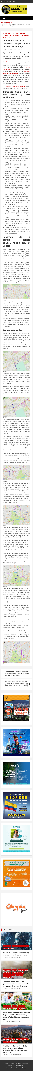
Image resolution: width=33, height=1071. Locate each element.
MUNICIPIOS (6, 977)
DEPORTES (25, 35)
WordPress (22, 1068)
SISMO (26, 1039)
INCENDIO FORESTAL (9, 975)
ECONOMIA (21, 1006)
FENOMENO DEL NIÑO (18, 972)
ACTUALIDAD (7, 33)
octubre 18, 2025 (7, 50)
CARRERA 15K (7, 35)
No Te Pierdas (8, 930)
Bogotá (9, 62)
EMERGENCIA (7, 972)
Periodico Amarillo (21, 1063)
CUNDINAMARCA (23, 970)
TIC (4, 948)
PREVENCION (15, 946)
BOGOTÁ (22, 33)
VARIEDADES (10, 948)
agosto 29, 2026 (7, 957)
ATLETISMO (15, 33)
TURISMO (5, 1041)
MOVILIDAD (6, 37)
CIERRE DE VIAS (16, 35)
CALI (13, 1039)
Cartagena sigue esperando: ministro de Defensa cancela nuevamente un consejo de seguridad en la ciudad (17, 673)
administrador (18, 50)
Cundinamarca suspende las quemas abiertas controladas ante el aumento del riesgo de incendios (16, 984)
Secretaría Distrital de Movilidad (15, 86)
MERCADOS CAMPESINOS (10, 1008)
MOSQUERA (19, 975)
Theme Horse (19, 1065)
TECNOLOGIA (24, 946)
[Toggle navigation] (3, 18)
